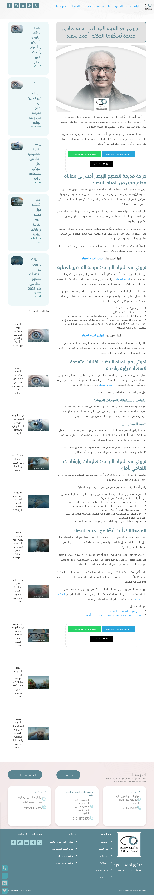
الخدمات (75, 6)
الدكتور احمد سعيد (129, 864)
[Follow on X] (36, 5)
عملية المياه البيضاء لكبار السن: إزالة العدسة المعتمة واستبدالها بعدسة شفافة (18, 733)
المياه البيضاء (123, 278)
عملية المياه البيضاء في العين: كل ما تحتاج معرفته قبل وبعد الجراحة (34, 102)
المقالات (88, 6)
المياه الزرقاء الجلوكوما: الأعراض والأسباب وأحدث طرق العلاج (34, 44)
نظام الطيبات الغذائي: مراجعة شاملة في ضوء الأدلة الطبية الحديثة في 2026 (18, 682)
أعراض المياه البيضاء (93, 335)
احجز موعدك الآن (100, 164)
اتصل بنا (69, 774)
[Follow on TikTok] (29, 5)
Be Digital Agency (14, 890)
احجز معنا (61, 6)
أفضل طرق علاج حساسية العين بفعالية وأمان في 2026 (18, 591)
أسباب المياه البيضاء (93, 258)
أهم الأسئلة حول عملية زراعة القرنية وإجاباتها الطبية (36, 216)
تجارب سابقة (103, 6)
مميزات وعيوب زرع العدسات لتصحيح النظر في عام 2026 (34, 273)
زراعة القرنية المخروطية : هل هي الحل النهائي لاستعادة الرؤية (34, 160)
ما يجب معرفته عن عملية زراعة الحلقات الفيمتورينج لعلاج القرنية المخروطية (18, 545)
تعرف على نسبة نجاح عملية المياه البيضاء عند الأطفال (113, 614)
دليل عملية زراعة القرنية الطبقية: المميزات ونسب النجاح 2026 (18, 634)
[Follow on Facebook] (9, 5)
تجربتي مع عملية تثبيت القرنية (125, 610)
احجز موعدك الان (26, 774)
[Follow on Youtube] (23, 5)
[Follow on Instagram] (16, 5)
